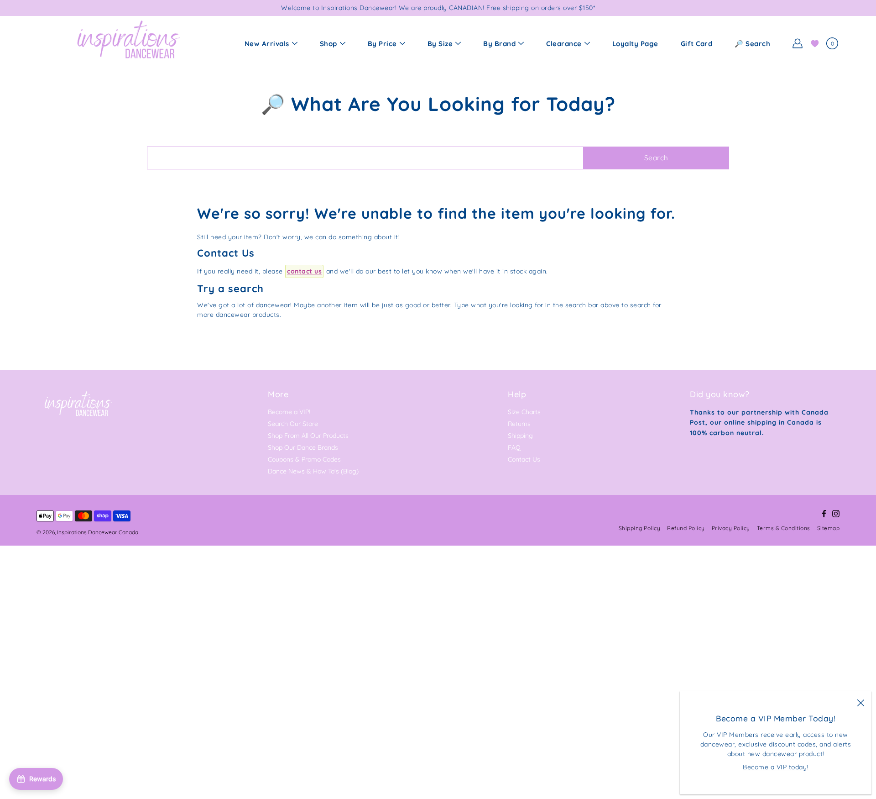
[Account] (797, 43)
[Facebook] (824, 513)
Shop (328, 43)
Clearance (564, 43)
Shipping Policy (640, 528)
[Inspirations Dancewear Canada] (127, 43)
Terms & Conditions (783, 528)
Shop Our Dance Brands (303, 447)
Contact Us (524, 459)
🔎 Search (752, 43)
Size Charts (524, 412)
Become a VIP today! (775, 767)
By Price (382, 43)
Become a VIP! (289, 412)
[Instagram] (836, 513)
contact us (304, 271)
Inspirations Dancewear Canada (97, 532)
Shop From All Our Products (308, 435)
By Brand (499, 43)
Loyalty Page (635, 43)
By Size (440, 43)
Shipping (520, 435)
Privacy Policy (731, 528)
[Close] (860, 702)
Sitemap (828, 528)
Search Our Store (293, 424)
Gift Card (697, 43)
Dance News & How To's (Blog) (313, 471)
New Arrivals (267, 43)
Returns (519, 424)
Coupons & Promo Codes (304, 459)
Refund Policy (686, 528)
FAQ (514, 447)
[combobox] (365, 158)
